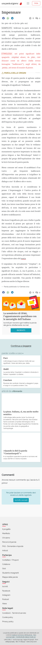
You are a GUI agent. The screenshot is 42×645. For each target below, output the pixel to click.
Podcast (5, 599)
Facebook (6, 591)
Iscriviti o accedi (21, 500)
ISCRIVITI (21, 330)
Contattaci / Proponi (10, 560)
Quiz (4, 568)
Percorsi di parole (9, 542)
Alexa (4, 604)
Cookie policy (7, 617)
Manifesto (6, 533)
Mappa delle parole (10, 577)
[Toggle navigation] (28, 3)
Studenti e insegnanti (10, 573)
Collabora (6, 564)
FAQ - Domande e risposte (12, 546)
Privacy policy (7, 621)
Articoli (5, 550)
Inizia (36, 3)
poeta (23, 258)
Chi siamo (6, 538)
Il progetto (6, 529)
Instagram (6, 595)
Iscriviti (5, 586)
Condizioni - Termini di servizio (14, 613)
